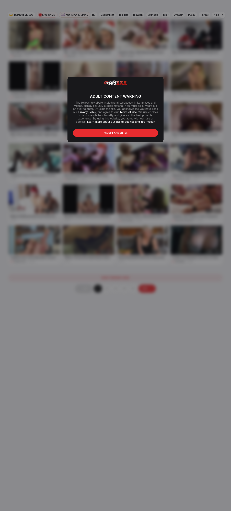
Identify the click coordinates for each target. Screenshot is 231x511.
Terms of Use (128, 112)
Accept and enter (116, 132)
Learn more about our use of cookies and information (121, 121)
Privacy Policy (87, 112)
